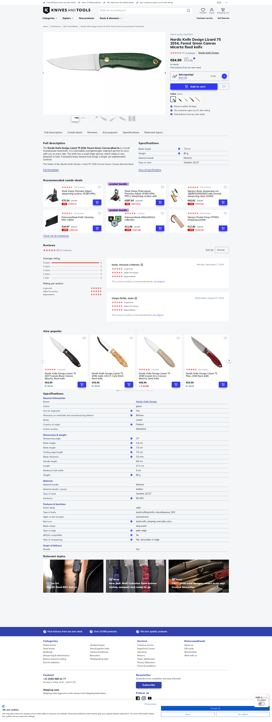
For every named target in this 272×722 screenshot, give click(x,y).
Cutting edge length (53, 452)
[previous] (48, 360)
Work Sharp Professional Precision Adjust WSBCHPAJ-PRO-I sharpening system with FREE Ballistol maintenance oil (141, 193)
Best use (47, 521)
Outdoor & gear (97, 645)
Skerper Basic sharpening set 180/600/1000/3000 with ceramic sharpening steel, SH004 (204, 193)
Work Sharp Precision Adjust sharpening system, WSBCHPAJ (78, 192)
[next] (224, 360)
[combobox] (222, 250)
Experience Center (146, 648)
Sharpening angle (52, 438)
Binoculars (95, 655)
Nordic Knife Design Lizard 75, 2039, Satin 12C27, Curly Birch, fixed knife (108, 376)
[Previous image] (43, 73)
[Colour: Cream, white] (185, 99)
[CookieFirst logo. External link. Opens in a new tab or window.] (3, 706)
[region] (104, 77)
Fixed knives (56, 26)
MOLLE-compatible (52, 535)
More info (183, 77)
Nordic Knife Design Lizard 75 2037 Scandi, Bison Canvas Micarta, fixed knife (60, 376)
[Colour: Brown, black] (179, 99)
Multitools (47, 652)
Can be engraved (51, 411)
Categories (48, 18)
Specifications (131, 132)
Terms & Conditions (146, 666)
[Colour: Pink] (191, 99)
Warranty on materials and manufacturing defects (68, 415)
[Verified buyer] (141, 264)
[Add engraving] (224, 76)
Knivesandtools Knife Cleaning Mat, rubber (78, 218)
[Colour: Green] (173, 99)
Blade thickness (51, 456)
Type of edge (49, 530)
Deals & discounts (109, 18)
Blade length (145, 149)
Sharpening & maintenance (56, 655)
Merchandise (190, 652)
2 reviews (190, 53)
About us (188, 645)
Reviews (92, 132)
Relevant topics (153, 132)
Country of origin (51, 424)
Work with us (190, 655)
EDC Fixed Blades (70, 26)
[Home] (66, 9)
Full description (53, 132)
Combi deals (75, 132)
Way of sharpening (52, 539)
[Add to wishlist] (224, 86)
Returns (141, 655)
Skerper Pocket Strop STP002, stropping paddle (203, 218)
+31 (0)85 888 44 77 (54, 678)
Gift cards (189, 648)
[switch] (261, 704)
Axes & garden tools (99, 648)
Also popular (110, 132)
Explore (67, 18)
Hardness (48, 498)
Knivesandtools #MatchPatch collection (140, 218)
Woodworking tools (99, 659)
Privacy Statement (146, 662)
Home (45, 26)
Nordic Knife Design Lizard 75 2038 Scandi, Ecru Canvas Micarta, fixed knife (154, 376)
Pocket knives (49, 645)
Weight (142, 153)
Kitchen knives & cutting (54, 659)
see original (159, 281)
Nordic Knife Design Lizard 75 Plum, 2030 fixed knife (201, 374)
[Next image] (165, 73)
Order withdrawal (146, 659)
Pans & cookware (51, 662)
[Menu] (267, 695)
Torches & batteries (99, 652)
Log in (211, 12)
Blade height (49, 443)
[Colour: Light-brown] (197, 99)
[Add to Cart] (97, 202)
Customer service (145, 645)
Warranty (142, 652)
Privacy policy (150, 704)
